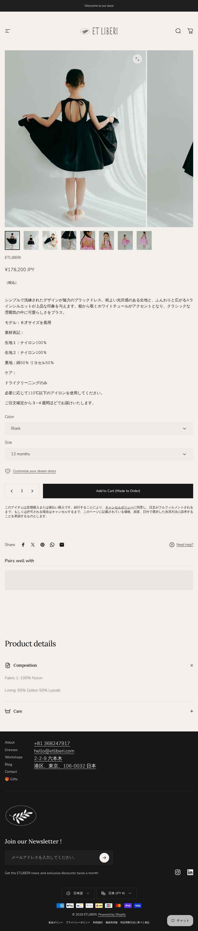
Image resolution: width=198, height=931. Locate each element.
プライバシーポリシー (78, 922)
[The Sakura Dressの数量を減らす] (10, 491)
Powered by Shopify (112, 914)
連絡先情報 (112, 922)
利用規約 (98, 922)
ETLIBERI (13, 257)
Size (8, 442)
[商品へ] (12, 240)
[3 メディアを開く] (137, 59)
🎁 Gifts (11, 779)
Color (9, 416)
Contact (11, 771)
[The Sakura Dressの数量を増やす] (33, 491)
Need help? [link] (185, 545)
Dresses (11, 750)
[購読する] (104, 858)
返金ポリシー (56, 922)
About (9, 742)
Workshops (13, 757)
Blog (8, 764)
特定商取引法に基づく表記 (134, 922)
